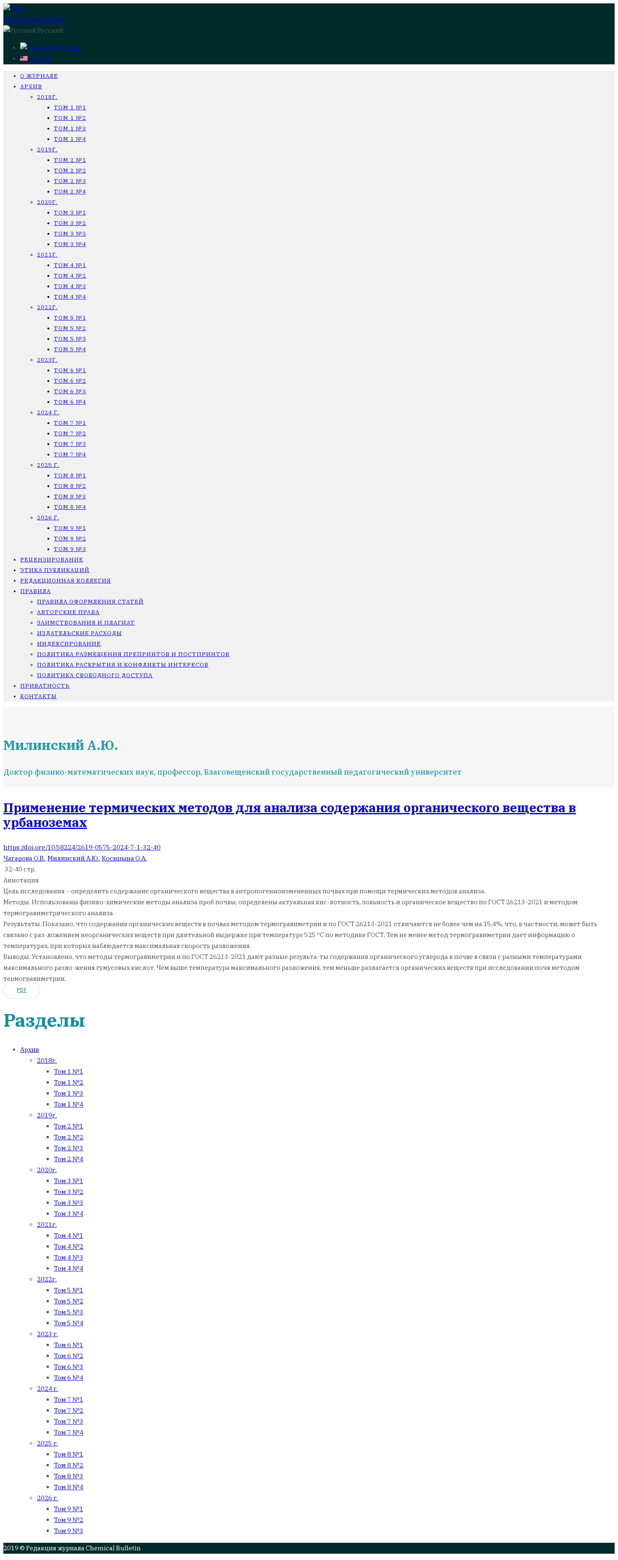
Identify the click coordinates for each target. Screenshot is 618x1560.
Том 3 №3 (70, 233)
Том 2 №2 (70, 170)
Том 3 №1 (70, 212)
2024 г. (48, 412)
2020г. (47, 202)
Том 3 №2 (70, 223)
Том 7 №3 (70, 444)
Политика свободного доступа (95, 675)
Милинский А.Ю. (73, 858)
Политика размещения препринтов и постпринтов (133, 654)
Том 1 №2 (70, 118)
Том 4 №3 (70, 286)
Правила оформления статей (90, 601)
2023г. (47, 359)
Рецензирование (51, 559)
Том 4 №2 (70, 275)
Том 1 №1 (70, 107)
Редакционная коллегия (65, 580)
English (40, 59)
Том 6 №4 (70, 401)
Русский (66, 48)
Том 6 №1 (70, 370)
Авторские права (68, 612)
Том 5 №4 (70, 349)
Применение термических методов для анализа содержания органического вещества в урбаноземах (289, 814)
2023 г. (47, 1334)
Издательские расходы (79, 633)
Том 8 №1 (70, 475)
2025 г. (48, 465)
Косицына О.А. (124, 858)
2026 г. (48, 517)
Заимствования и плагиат (86, 622)
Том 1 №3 (70, 128)
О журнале (39, 75)
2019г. (47, 149)
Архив (31, 86)
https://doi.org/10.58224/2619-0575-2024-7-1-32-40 (82, 847)
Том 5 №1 (70, 317)
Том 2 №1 (70, 160)
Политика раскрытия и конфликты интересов (123, 664)
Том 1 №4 (70, 139)
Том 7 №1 (70, 422)
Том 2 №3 (70, 181)
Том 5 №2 (70, 328)
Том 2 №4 (70, 191)
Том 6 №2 (70, 380)
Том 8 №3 (70, 496)
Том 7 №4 (70, 454)
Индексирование (69, 643)
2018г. (47, 97)
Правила (35, 591)
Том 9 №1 (70, 528)
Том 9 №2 (70, 538)
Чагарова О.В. (24, 858)
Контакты (38, 696)
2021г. (47, 254)
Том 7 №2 (70, 433)
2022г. (47, 307)
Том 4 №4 (70, 296)
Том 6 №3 (70, 391)
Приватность (45, 685)
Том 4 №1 (70, 265)
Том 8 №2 (70, 486)
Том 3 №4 (70, 244)
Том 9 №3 (70, 549)
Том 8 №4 (70, 507)
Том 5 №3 (70, 338)
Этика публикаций (55, 570)
